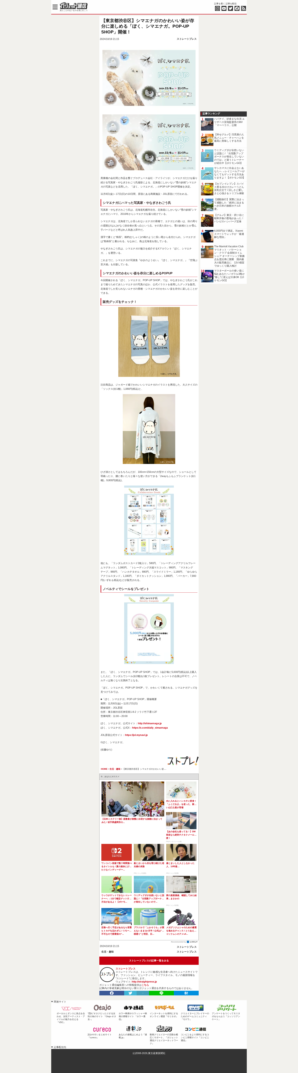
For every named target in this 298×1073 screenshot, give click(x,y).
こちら (145, 985)
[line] (161, 993)
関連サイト (60, 1001)
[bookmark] (186, 993)
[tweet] (130, 993)
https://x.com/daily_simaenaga (150, 727)
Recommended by (178, 942)
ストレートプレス (187, 39)
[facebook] (111, 993)
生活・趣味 (107, 951)
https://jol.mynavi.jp (136, 735)
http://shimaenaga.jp (150, 723)
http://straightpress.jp (144, 981)
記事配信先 (60, 1047)
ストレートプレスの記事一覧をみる (149, 960)
